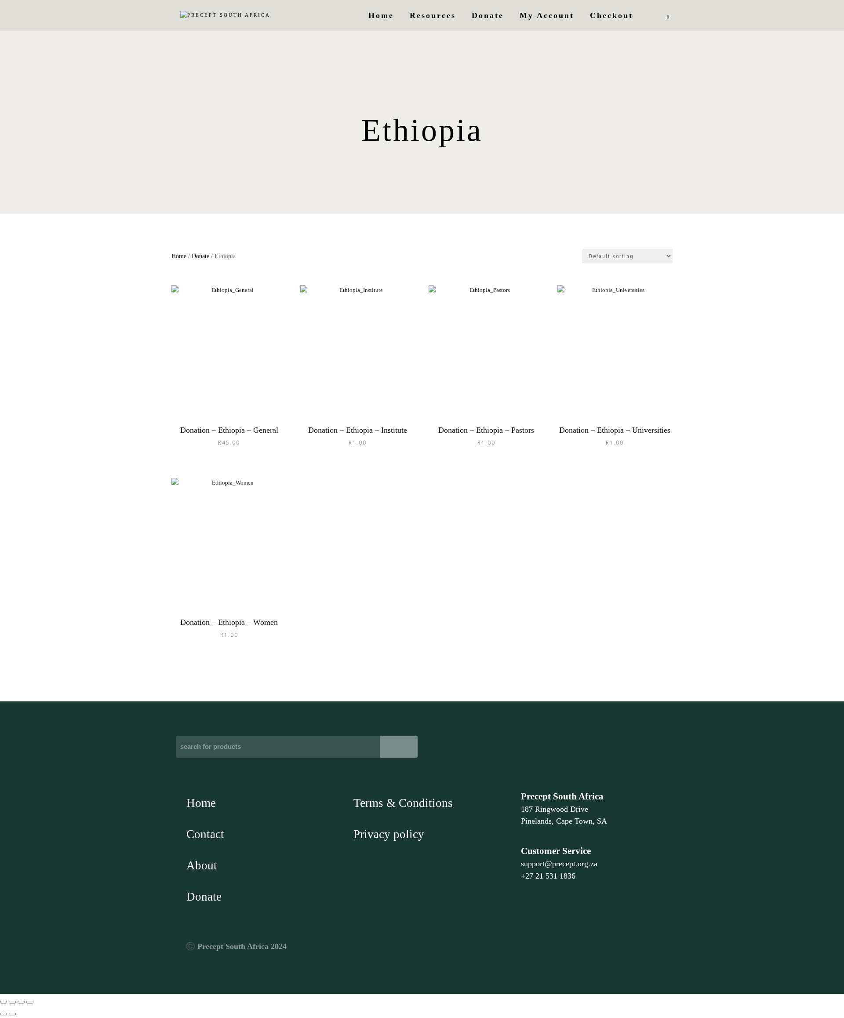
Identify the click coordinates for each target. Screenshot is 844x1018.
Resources (433, 15)
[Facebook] (528, 951)
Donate (488, 15)
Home (381, 15)
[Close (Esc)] (29, 1002)
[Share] (21, 1002)
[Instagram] (548, 951)
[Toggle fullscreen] (12, 1002)
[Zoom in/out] (3, 1002)
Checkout (611, 15)
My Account (547, 15)
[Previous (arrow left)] (3, 1014)
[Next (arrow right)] (12, 1014)
